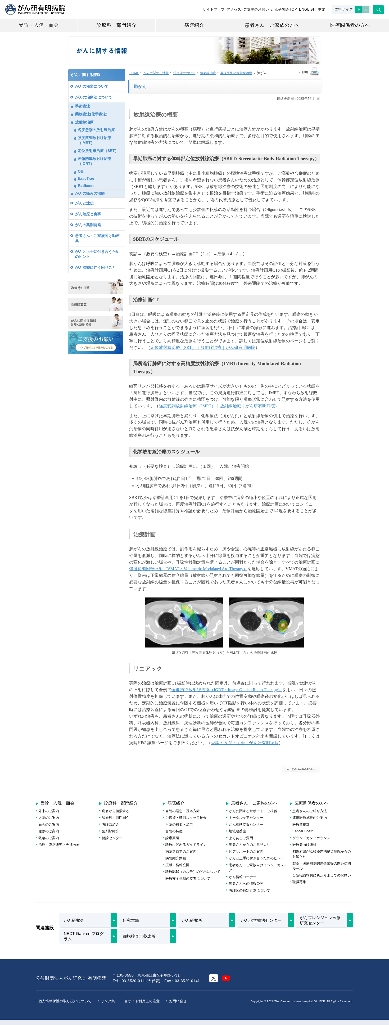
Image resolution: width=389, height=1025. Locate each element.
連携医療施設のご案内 (309, 818)
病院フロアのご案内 (180, 851)
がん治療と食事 (88, 214)
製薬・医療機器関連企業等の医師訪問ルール (321, 866)
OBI (81, 171)
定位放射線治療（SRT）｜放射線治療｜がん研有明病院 (202, 347)
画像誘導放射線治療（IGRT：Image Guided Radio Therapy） (226, 689)
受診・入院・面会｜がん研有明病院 (245, 742)
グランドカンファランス (311, 838)
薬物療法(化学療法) (91, 114)
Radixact (86, 185)
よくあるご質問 (241, 838)
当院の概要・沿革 (179, 824)
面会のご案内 (48, 824)
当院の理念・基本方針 (182, 811)
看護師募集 (95, 304)
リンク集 (108, 1001)
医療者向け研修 (304, 845)
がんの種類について (91, 86)
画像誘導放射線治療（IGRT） (94, 161)
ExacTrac (86, 178)
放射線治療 (208, 73)
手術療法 (82, 106)
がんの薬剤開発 (88, 225)
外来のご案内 (48, 811)
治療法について (184, 73)
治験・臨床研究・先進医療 (59, 845)
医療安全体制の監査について (187, 878)
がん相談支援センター (246, 824)
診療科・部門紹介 (116, 25)
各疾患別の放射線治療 (236, 73)
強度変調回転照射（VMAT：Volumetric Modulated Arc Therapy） (188, 569)
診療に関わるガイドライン (186, 845)
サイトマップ (214, 9)
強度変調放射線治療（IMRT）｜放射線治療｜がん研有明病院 (217, 406)
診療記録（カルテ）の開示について (192, 872)
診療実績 (172, 838)
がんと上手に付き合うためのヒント (97, 254)
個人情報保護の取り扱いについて (65, 1001)
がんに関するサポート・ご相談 (253, 811)
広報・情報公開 (177, 865)
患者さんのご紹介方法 (309, 811)
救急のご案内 (48, 838)
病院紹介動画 (175, 858)
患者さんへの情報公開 (246, 883)
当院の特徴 (174, 831)
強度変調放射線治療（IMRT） (94, 140)
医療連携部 (301, 824)
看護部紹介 (110, 824)
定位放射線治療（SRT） (98, 151)
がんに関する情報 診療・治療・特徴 (95, 321)
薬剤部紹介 (110, 831)
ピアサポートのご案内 (246, 851)
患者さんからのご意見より (249, 845)
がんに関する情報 (156, 73)
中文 (321, 9)
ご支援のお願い (256, 9)
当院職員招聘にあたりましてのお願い (321, 875)
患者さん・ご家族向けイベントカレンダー (258, 867)
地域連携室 (237, 831)
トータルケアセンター (246, 818)
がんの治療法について (93, 97)
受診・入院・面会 (38, 25)
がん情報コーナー (242, 877)
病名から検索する (115, 811)
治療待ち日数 (95, 286)
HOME (134, 73)
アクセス (234, 9)
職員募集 (299, 882)
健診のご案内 (48, 831)
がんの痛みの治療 (90, 193)
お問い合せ (178, 1001)
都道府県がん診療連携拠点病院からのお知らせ (321, 854)
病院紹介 (194, 25)
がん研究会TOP (284, 9)
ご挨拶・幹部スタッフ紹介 (186, 818)
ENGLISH (307, 9)
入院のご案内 (48, 818)
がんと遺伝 (84, 203)
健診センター (112, 838)
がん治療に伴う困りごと (95, 267)
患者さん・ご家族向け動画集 (97, 238)
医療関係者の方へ (350, 25)
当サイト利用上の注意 (142, 1001)
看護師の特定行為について (249, 890)
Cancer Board (302, 831)
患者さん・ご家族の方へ (272, 25)
